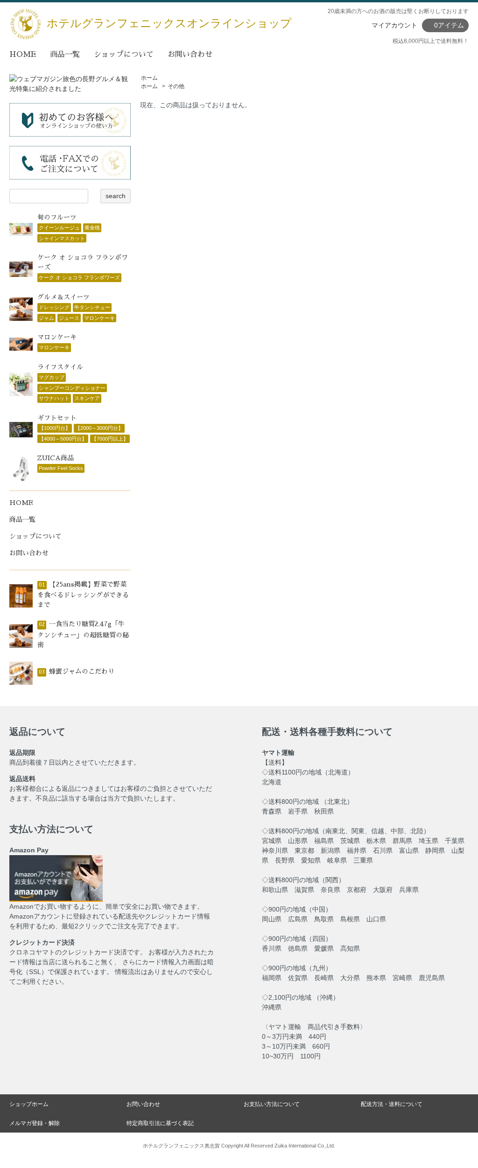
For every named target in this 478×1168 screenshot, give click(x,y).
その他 (176, 86)
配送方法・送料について (391, 1104)
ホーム (149, 78)
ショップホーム (29, 1104)
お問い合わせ (190, 54)
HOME (22, 54)
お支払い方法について (272, 1104)
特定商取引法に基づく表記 (160, 1123)
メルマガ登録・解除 (34, 1123)
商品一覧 (65, 54)
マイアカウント (394, 25)
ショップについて (124, 54)
